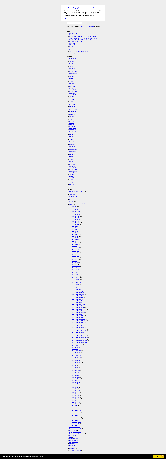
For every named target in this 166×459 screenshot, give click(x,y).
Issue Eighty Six (75, 221)
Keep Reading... (67, 18)
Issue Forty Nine (75, 251)
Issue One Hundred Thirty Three (79, 320)
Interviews (71, 201)
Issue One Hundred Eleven (78, 294)
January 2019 (72, 70)
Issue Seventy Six (76, 360)
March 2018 (72, 86)
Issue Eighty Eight (76, 211)
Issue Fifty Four (75, 234)
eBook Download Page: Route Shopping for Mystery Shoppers (83, 38)
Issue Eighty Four (76, 214)
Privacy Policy (72, 44)
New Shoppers (72, 435)
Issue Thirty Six (75, 400)
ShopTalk (71, 443)
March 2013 (72, 184)
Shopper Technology (74, 442)
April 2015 (71, 143)
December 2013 (73, 169)
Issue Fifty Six (75, 241)
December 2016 (73, 109)
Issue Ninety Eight (76, 274)
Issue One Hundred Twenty (78, 327)
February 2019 (72, 68)
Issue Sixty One (75, 377)
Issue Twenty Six (76, 420)
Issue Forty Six (75, 256)
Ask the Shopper (73, 193)
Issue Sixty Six (75, 380)
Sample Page (72, 48)
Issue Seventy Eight (76, 350)
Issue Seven (75, 345)
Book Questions (73, 33)
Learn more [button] (41, 456)
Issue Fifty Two (75, 244)
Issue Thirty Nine (76, 395)
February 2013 (72, 186)
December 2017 (73, 91)
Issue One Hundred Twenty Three (79, 340)
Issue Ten (74, 385)
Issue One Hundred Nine (77, 302)
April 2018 (71, 85)
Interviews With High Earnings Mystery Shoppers (80, 203)
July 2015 (71, 138)
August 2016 (72, 116)
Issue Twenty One (76, 417)
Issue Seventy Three (76, 362)
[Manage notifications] (162, 456)
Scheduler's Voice (73, 438)
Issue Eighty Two (76, 224)
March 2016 (72, 124)
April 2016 (71, 123)
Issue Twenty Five (76, 412)
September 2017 (73, 96)
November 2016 (73, 111)
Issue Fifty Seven (76, 239)
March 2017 (72, 104)
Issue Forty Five (75, 249)
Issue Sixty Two (75, 384)
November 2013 (73, 171)
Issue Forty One (75, 252)
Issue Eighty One (76, 218)
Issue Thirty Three (76, 402)
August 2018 (72, 78)
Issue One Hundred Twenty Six (79, 339)
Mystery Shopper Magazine (87, 26)
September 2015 (73, 134)
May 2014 (71, 161)
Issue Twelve (75, 407)
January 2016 (72, 128)
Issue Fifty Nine (75, 236)
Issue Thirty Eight (76, 390)
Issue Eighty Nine (76, 216)
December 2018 (73, 71)
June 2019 (71, 65)
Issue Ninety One (76, 281)
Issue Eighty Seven (76, 219)
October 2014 (72, 153)
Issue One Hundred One (77, 306)
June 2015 (71, 139)
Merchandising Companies (75, 428)
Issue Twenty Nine (76, 415)
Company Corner (73, 196)
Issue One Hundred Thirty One (79, 319)
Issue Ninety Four (76, 277)
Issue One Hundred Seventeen (79, 309)
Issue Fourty (75, 264)
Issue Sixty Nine (75, 375)
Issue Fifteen (75, 228)
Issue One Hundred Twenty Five (79, 330)
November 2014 (73, 151)
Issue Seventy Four (76, 354)
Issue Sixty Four (75, 374)
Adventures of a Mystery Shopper (77, 191)
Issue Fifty (74, 229)
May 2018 (71, 83)
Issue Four (74, 261)
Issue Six (74, 365)
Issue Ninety (75, 272)
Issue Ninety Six (75, 284)
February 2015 (72, 146)
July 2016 (71, 118)
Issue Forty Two (75, 259)
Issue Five (74, 246)
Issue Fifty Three (76, 242)
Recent (71, 46)
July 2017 (71, 99)
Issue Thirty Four (76, 394)
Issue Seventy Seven (77, 359)
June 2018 (71, 81)
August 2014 (72, 156)
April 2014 (71, 163)
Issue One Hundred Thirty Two (79, 322)
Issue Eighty (75, 209)
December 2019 (73, 60)
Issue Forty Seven (76, 254)
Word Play (71, 452)
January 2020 (72, 58)
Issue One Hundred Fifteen (78, 296)
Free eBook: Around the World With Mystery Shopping (81, 39)
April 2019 (71, 66)
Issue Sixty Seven (76, 379)
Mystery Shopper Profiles (75, 432)
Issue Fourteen (75, 262)
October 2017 (72, 94)
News (70, 437)
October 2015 (72, 133)
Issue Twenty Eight (76, 410)
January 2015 (72, 148)
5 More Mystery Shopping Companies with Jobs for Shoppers (81, 8)
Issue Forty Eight (76, 247)
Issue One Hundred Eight (78, 291)
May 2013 (71, 181)
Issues (70, 204)
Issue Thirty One (75, 397)
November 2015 (73, 131)
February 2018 (72, 88)
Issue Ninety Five (76, 276)
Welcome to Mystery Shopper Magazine (78, 51)
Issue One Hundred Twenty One (79, 335)
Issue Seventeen (76, 347)
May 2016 (71, 121)
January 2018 (72, 89)
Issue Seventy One (76, 357)
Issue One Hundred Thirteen (78, 315)
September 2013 (73, 174)
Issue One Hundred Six (77, 311)
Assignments (72, 194)
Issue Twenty (75, 409)
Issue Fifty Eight (75, 231)
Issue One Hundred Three (78, 324)
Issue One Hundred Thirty (78, 317)
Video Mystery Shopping (75, 450)
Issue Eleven (75, 226)
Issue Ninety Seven (76, 282)
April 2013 (71, 183)
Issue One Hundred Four (77, 299)
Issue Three (74, 405)
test (70, 49)
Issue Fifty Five (75, 233)
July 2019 (71, 63)
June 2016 (71, 119)
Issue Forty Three (76, 257)
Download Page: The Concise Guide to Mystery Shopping (82, 36)
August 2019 (72, 61)
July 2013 (71, 178)
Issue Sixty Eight (76, 370)
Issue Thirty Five (76, 392)
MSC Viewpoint (73, 430)
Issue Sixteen (75, 367)
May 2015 (71, 141)
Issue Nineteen (75, 269)
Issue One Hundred (76, 289)
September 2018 (73, 76)
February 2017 (72, 106)
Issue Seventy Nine (76, 355)
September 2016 (73, 114)
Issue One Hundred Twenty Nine (79, 334)
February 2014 (72, 166)
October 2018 (72, 75)
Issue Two (74, 425)
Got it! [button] (158, 456)
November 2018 (73, 73)
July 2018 (71, 80)
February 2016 (72, 126)
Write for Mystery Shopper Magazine (77, 53)
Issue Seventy (75, 349)
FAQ (70, 199)
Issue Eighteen (75, 208)
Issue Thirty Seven (76, 399)
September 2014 (73, 154)
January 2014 (72, 168)
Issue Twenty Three (76, 422)
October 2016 (72, 113)
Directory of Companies (74, 198)
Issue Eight (74, 206)
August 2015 (72, 136)
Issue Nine (74, 267)
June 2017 (71, 101)
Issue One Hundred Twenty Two (79, 342)
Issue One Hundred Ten (77, 314)
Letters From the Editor (74, 427)
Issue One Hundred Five (77, 297)
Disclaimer (71, 35)
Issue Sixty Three (76, 382)
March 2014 (72, 164)
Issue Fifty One (75, 238)
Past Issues (72, 43)
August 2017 (72, 98)
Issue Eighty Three (76, 223)
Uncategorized (72, 448)
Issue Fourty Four (76, 266)
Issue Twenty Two (76, 423)
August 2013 (72, 176)
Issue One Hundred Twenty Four (79, 332)
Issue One (74, 287)
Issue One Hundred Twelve (78, 325)
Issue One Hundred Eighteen (78, 292)
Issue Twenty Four (76, 413)
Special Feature (73, 445)
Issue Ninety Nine (76, 279)
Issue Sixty (74, 369)
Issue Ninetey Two (76, 271)
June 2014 (71, 159)
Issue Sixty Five (75, 372)
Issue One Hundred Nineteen (78, 304)
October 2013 (72, 173)
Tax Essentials (72, 447)
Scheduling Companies (74, 440)
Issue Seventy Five (76, 352)
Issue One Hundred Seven (78, 307)
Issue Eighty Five (76, 213)
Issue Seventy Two (76, 364)
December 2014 (73, 149)
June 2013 (71, 179)
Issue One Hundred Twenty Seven (80, 337)
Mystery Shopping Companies (76, 433)
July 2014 (71, 158)
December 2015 (73, 129)
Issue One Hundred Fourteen (78, 301)
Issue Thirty (74, 389)
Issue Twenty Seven (76, 418)
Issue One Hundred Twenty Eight (79, 329)
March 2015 (72, 144)
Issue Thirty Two (75, 404)
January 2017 (72, 108)
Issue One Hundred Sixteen (78, 312)
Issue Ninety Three (76, 286)
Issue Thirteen (75, 387)
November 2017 (73, 93)
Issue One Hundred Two (77, 344)
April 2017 (71, 103)
